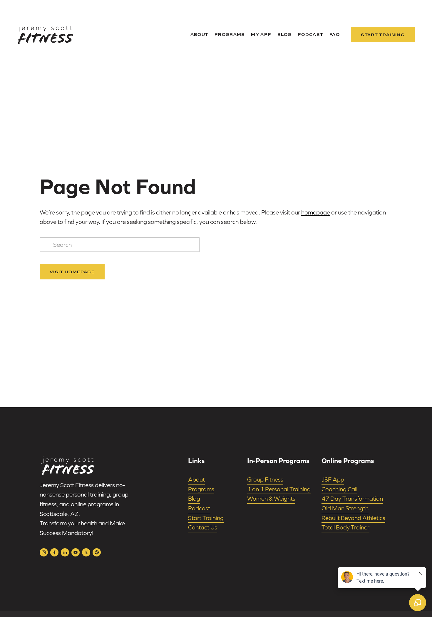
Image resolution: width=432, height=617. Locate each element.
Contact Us (202, 527)
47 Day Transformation (352, 498)
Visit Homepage (72, 271)
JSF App (333, 479)
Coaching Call (339, 489)
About (199, 34)
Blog (284, 34)
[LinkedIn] (65, 552)
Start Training (383, 34)
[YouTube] (75, 552)
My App (261, 34)
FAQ (334, 34)
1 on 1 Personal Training (279, 489)
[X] (86, 552)
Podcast (310, 34)
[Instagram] (44, 552)
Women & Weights (271, 498)
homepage (315, 212)
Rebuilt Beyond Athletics (353, 517)
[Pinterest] (97, 552)
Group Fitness (265, 479)
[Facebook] (54, 552)
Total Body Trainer (345, 527)
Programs (230, 34)
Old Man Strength (345, 508)
